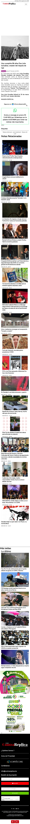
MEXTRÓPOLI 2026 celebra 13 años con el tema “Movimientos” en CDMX (14, 501)
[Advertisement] (15, 21)
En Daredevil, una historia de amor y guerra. (13, 392)
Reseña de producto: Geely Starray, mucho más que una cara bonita (14, 412)
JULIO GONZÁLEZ (17, 132)
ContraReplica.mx (22, 812)
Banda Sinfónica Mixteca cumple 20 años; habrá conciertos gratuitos (14, 241)
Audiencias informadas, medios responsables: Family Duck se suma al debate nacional (13, 479)
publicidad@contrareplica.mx (15, 815)
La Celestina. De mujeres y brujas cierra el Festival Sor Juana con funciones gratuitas (14, 220)
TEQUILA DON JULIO (7, 132)
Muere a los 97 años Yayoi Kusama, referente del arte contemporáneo (12, 157)
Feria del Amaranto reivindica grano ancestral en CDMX (12, 351)
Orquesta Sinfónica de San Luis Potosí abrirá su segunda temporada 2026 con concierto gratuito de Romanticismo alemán (15, 262)
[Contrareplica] (9, 3)
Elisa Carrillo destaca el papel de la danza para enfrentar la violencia (14, 433)
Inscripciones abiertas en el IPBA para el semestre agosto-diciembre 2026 (14, 284)
